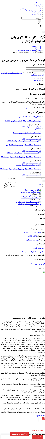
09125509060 (32, 236)
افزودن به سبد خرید (38, 70)
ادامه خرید (37, 437)
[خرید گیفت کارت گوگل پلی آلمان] (28, 202)
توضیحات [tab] (37, 78)
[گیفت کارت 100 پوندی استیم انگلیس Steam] (20, 117)
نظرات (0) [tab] (37, 80)
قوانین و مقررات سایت (37, 263)
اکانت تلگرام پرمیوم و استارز (31, 192)
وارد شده (24, 107)
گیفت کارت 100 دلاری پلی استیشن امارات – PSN (20, 169)
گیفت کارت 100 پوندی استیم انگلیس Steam (23, 121)
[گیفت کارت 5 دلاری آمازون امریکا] (20, 129)
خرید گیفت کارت (39, 248)
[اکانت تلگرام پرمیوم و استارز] (32, 190)
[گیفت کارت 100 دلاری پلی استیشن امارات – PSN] (20, 165)
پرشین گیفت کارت (32, 240)
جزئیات (24, 126)
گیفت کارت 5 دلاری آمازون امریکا (27, 133)
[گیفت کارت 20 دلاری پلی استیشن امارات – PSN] (20, 153)
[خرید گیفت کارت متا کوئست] (30, 196)
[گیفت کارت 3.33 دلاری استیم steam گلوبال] (20, 141)
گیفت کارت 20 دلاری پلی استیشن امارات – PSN (21, 157)
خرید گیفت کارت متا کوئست (31, 198)
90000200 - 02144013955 (32, 232)
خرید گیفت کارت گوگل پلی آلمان (29, 204)
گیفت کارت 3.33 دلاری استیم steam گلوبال (23, 145)
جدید (39, 184)
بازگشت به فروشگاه (19, 434)
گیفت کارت (35, 75)
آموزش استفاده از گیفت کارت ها (33, 251)
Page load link (40, 416)
